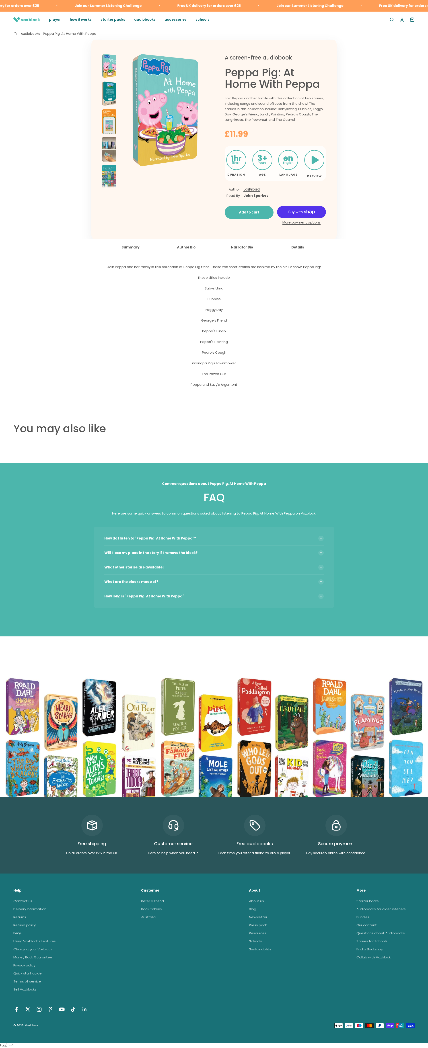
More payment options (301, 222)
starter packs (113, 19)
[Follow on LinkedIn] (85, 1009)
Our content (366, 925)
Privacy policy (24, 965)
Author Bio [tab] (186, 247)
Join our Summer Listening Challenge (93, 5)
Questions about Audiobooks (380, 933)
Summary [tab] (130, 247)
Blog (252, 909)
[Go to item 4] (109, 150)
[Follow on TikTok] (73, 1009)
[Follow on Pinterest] (50, 1009)
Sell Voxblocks (24, 989)
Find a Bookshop (369, 949)
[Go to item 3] (109, 122)
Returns (19, 917)
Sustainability (260, 949)
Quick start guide (27, 973)
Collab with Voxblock (373, 957)
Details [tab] (297, 247)
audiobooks (145, 19)
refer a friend (253, 853)
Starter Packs (367, 901)
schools (202, 19)
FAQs (17, 933)
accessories (176, 19)
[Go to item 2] (109, 94)
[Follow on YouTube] (62, 1009)
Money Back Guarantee (32, 957)
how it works (81, 19)
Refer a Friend (152, 901)
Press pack (258, 925)
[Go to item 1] (109, 66)
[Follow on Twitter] (28, 1009)
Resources (257, 933)
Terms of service (27, 981)
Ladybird (251, 189)
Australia (148, 917)
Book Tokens (151, 909)
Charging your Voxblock (32, 949)
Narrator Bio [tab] (242, 247)
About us (256, 901)
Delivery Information (29, 909)
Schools (255, 941)
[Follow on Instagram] (39, 1009)
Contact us (22, 901)
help (165, 853)
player (55, 19)
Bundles (362, 917)
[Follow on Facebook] (16, 1009)
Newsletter (258, 917)
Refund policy (24, 925)
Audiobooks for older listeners (381, 909)
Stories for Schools (371, 941)
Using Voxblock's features (34, 941)
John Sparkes (255, 195)
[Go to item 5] (109, 177)
